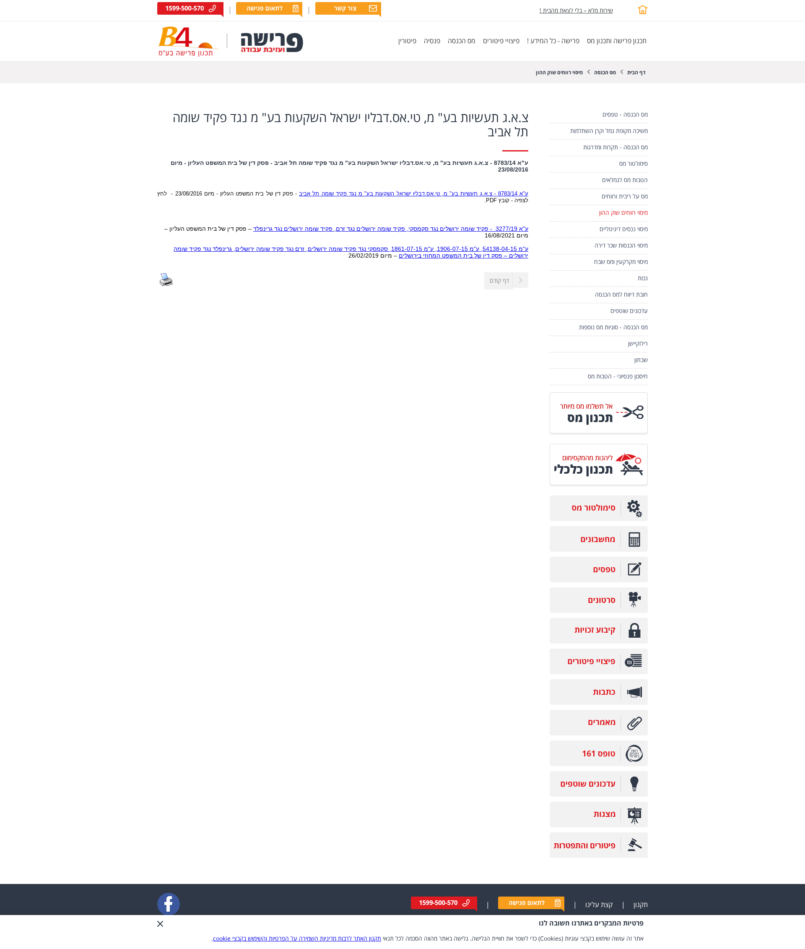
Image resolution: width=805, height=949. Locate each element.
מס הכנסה (605, 73)
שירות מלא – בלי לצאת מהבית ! (576, 10)
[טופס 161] (599, 764)
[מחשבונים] (599, 549)
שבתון (641, 360)
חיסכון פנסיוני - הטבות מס (618, 376)
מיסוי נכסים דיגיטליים (624, 229)
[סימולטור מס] (599, 519)
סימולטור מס (633, 163)
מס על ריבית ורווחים (625, 196)
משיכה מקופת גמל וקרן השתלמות (609, 131)
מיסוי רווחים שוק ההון (559, 73)
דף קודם (499, 280)
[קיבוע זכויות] (599, 641)
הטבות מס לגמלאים (625, 180)
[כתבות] (599, 703)
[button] (160, 932)
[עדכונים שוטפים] (599, 794)
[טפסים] (599, 580)
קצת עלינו (599, 905)
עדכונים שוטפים (629, 311)
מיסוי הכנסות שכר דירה (621, 245)
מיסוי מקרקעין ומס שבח (621, 262)
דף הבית (636, 73)
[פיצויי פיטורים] (599, 672)
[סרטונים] (599, 611)
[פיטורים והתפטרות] (599, 856)
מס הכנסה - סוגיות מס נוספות (613, 327)
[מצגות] (599, 825)
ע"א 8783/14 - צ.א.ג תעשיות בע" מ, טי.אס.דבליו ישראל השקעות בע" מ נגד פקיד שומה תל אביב (413, 193)
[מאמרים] (599, 733)
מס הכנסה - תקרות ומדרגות (615, 147)
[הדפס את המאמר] (166, 284)
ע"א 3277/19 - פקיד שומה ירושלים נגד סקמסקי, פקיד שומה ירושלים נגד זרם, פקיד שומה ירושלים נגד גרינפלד (390, 228)
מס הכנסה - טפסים (625, 114)
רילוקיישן (638, 343)
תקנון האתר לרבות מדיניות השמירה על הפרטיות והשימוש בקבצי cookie (297, 938)
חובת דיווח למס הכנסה (621, 294)
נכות (643, 278)
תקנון (641, 905)
